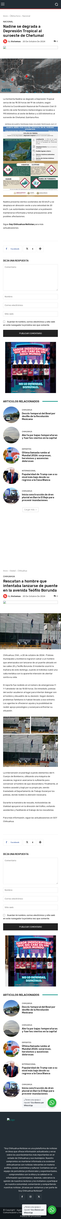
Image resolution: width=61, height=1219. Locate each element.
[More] (40, 249)
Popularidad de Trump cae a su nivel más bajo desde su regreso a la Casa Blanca (39, 477)
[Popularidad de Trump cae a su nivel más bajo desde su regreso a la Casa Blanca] (11, 475)
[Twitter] (39, 1197)
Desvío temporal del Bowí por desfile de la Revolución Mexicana (38, 416)
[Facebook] (22, 1197)
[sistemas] (5, 41)
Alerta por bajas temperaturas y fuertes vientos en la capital (40, 436)
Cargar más (29, 509)
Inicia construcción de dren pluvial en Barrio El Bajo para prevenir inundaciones (38, 497)
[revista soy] (30, 51)
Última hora (15, 16)
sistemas (16, 41)
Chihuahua (27, 410)
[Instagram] (30, 1197)
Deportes (26, 449)
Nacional (26, 16)
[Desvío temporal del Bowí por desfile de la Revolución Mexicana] (11, 415)
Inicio (5, 16)
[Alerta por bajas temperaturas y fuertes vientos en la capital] (11, 435)
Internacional (29, 471)
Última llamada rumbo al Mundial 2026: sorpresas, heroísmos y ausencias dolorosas (36, 457)
